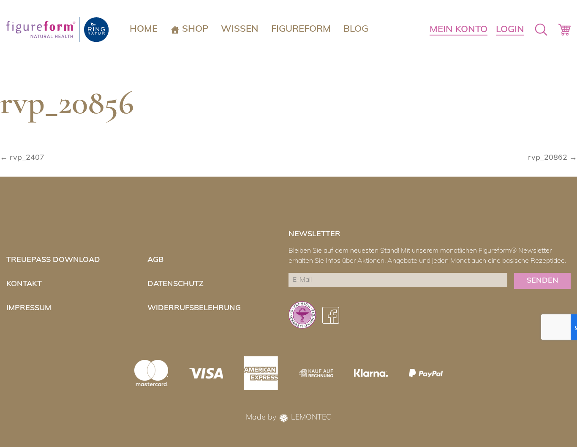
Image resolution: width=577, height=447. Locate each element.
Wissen (240, 29)
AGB (155, 260)
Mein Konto (458, 30)
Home (144, 29)
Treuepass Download (53, 260)
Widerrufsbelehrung (194, 308)
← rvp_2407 (22, 158)
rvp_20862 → (552, 158)
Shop (195, 29)
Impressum (28, 308)
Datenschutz (175, 284)
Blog (355, 29)
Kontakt (24, 284)
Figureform (301, 29)
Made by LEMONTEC (288, 418)
